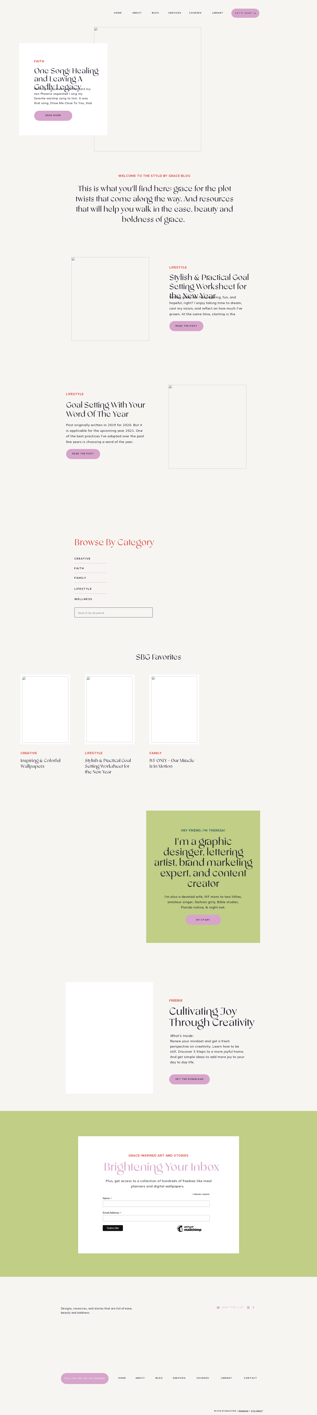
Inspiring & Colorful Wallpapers (41, 763)
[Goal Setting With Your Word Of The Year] (207, 427)
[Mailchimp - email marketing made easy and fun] (189, 1231)
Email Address (112, 1213)
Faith (39, 61)
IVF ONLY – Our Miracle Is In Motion (172, 763)
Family (156, 753)
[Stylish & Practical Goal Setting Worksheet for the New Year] (110, 299)
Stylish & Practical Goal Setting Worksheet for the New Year (209, 287)
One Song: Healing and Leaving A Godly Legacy (66, 79)
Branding (244, 1411)
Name (107, 1198)
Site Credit (257, 1411)
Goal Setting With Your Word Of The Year (105, 410)
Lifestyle (178, 267)
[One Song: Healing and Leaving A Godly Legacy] (147, 89)
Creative (29, 753)
